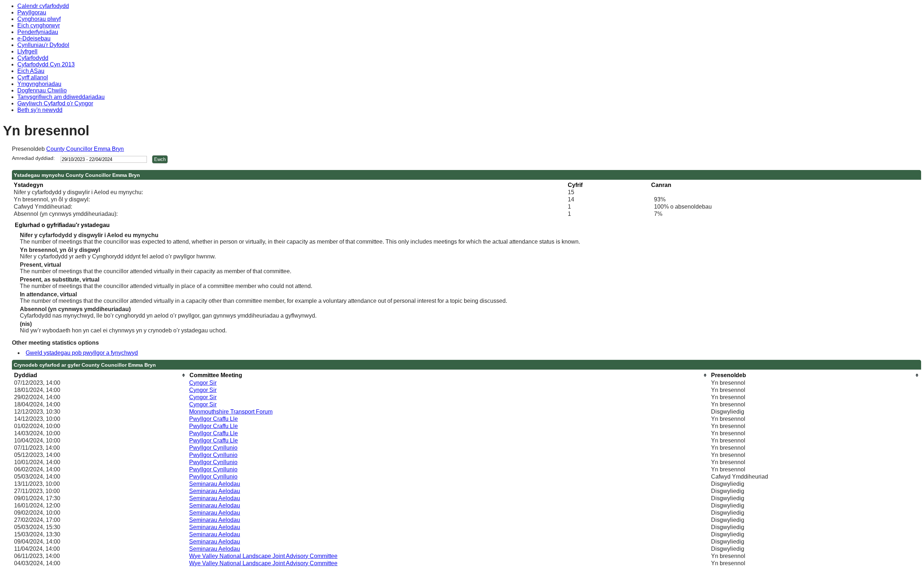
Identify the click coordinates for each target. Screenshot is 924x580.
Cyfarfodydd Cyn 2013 (46, 64)
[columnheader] (99, 375)
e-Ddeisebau (34, 38)
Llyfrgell (27, 51)
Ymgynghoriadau (39, 84)
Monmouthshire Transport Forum (231, 412)
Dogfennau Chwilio (42, 90)
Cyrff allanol (32, 77)
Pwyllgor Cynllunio (213, 448)
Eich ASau (30, 71)
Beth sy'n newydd (39, 110)
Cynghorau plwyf (39, 19)
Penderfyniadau (37, 32)
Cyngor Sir (203, 383)
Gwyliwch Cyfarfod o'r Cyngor (55, 103)
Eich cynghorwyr (38, 25)
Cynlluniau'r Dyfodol (43, 45)
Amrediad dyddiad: (33, 158)
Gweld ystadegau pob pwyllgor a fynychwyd (82, 353)
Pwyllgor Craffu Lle (213, 419)
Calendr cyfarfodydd (43, 6)
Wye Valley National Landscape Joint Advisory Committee (263, 556)
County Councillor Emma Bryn (85, 149)
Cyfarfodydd (32, 58)
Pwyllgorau (31, 12)
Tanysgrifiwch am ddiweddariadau (61, 97)
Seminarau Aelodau (214, 484)
